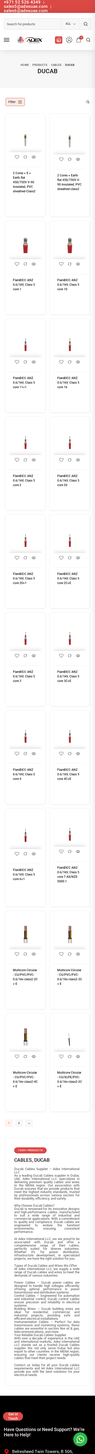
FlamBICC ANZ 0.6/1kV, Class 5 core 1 (24, 284)
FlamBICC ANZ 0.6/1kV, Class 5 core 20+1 (24, 578)
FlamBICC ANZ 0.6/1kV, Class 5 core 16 (68, 382)
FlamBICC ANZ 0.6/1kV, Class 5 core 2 (24, 480)
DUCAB (42, 1160)
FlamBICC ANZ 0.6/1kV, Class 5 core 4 (24, 774)
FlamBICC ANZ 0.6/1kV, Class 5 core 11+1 (24, 382)
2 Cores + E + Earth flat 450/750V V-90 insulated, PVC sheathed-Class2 (24, 182)
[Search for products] (85, 24)
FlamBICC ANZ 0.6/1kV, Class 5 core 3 (24, 676)
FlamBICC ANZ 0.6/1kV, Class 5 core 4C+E (68, 774)
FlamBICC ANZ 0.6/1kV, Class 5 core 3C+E (68, 676)
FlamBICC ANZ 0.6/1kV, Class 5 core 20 (68, 480)
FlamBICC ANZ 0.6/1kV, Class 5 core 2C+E (68, 578)
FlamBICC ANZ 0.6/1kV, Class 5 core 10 (68, 284)
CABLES (23, 1160)
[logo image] (29, 39)
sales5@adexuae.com (26, 6)
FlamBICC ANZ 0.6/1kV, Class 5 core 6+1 (24, 874)
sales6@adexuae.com (26, 10)
